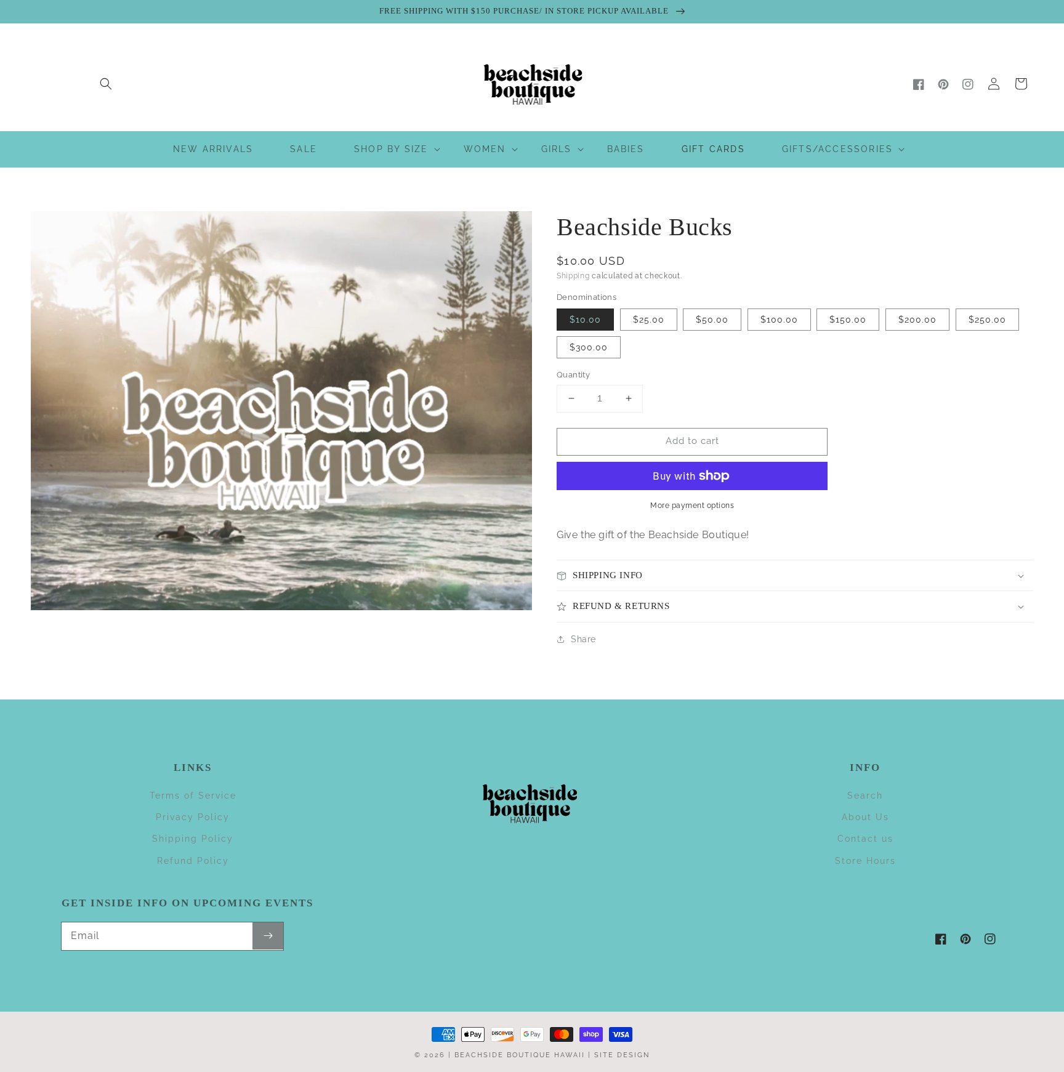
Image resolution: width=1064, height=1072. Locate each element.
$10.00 (585, 319)
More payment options (692, 505)
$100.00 (779, 319)
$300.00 (589, 347)
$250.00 (987, 319)
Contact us (865, 839)
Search (865, 795)
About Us (865, 817)
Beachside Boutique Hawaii (519, 1055)
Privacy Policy (193, 817)
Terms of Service (193, 795)
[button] (105, 83)
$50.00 (712, 319)
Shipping (573, 276)
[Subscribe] (267, 935)
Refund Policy (193, 861)
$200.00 (917, 319)
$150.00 (847, 319)
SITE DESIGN (622, 1055)
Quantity (573, 374)
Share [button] (583, 639)
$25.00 (648, 319)
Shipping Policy (192, 839)
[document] (281, 413)
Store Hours (865, 861)
